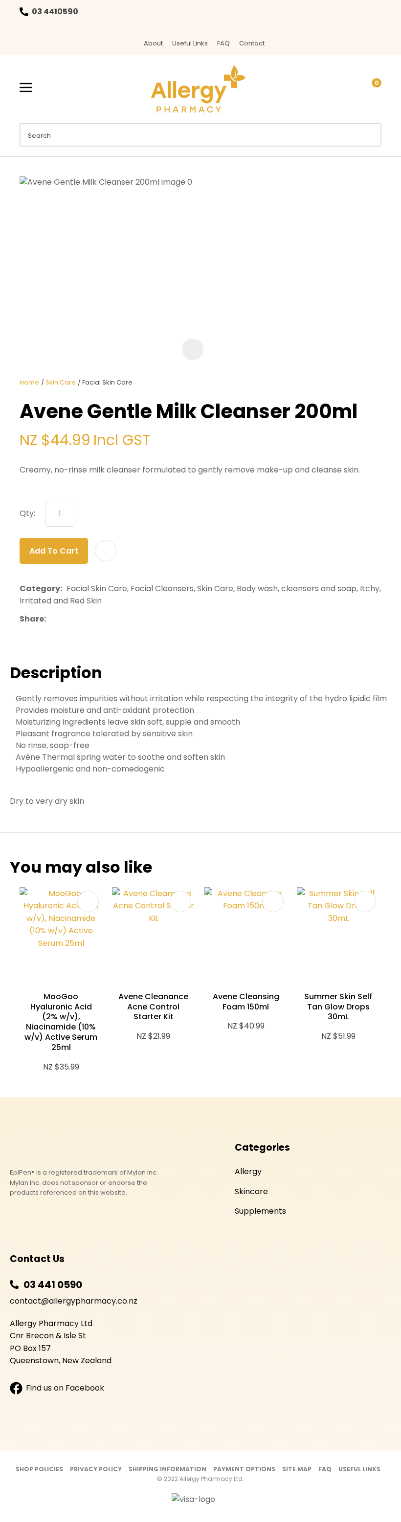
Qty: (27, 513)
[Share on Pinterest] (95, 619)
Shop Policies (39, 1469)
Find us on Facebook (65, 1387)
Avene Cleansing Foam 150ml (246, 1001)
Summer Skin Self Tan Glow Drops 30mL (338, 1007)
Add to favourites (88, 901)
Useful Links (190, 43)
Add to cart (53, 551)
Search (369, 135)
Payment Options (244, 1469)
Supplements (260, 1211)
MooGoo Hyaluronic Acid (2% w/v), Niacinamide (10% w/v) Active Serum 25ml (60, 1022)
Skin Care (60, 382)
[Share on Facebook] (52, 619)
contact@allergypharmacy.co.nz (73, 1301)
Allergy (248, 1171)
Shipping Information (167, 1469)
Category (40, 588)
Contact (252, 43)
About (153, 43)
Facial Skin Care (107, 382)
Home (29, 382)
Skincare (251, 1191)
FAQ (223, 43)
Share (32, 618)
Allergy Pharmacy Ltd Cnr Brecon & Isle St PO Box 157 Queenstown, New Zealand (60, 1342)
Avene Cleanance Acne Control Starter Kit (153, 1007)
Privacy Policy (96, 1469)
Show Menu (26, 88)
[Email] (80, 619)
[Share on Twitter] (65, 618)
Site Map (297, 1469)
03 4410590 (55, 11)
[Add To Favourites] (105, 550)
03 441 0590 (52, 1284)
